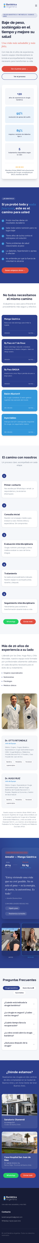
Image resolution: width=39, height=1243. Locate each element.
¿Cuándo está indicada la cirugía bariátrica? (15, 1004)
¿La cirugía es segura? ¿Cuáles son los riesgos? (18, 1014)
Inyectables (19, 993)
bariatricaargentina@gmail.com (12, 1217)
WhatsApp (11, 622)
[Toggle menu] (36, 5)
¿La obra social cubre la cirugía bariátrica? (18, 1034)
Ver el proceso (19, 77)
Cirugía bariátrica (11, 988)
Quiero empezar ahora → (15, 270)
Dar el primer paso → (19, 69)
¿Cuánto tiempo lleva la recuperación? (15, 1024)
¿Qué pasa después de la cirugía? (15, 1044)
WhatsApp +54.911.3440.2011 (11, 1221)
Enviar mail (28, 622)
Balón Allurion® (28, 988)
